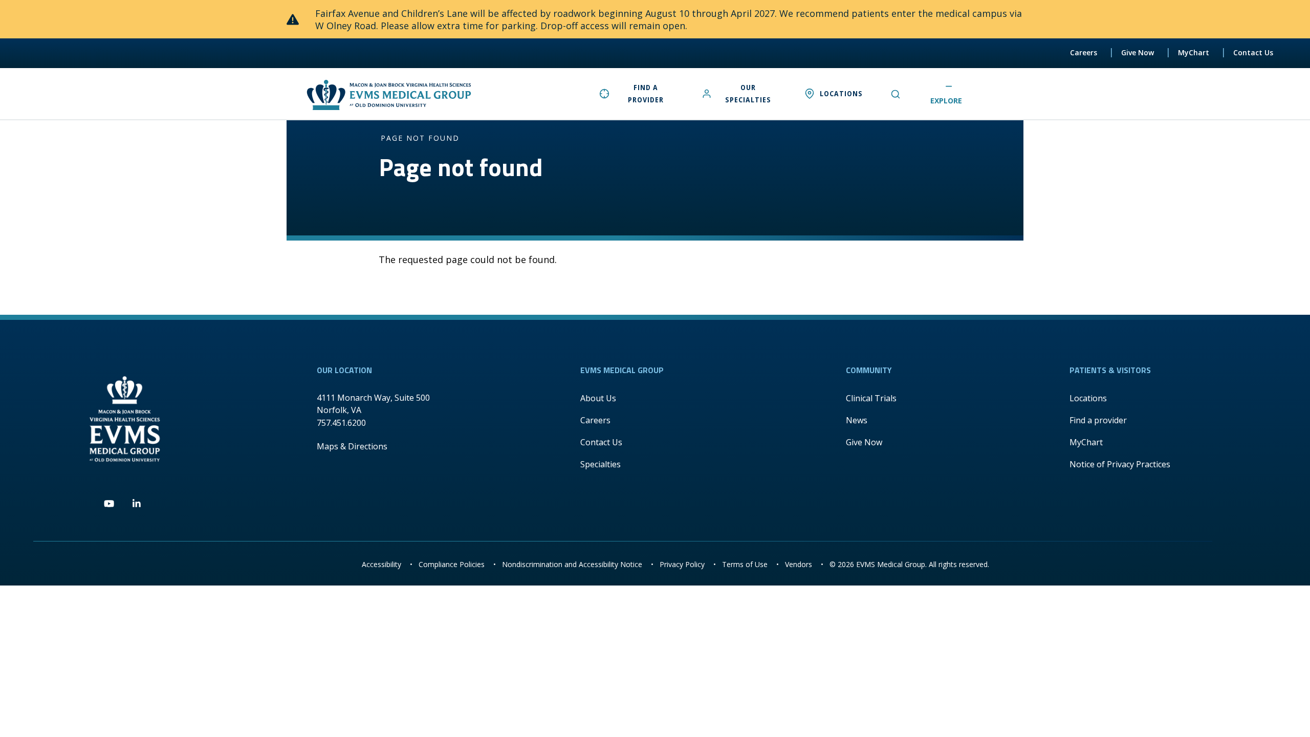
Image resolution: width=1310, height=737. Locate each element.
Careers (1083, 52)
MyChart (1193, 52)
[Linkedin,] (137, 504)
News (856, 420)
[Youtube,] (109, 504)
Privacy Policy (682, 564)
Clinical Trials (871, 398)
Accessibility (381, 564)
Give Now (1137, 52)
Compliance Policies (452, 564)
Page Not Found (420, 138)
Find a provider (1098, 420)
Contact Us (1253, 52)
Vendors (798, 564)
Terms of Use (745, 564)
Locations (1088, 398)
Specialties (600, 464)
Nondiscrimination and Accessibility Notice (572, 564)
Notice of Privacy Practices (1119, 464)
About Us (598, 398)
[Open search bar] (892, 94)
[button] (953, 94)
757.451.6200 (341, 422)
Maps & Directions (352, 446)
